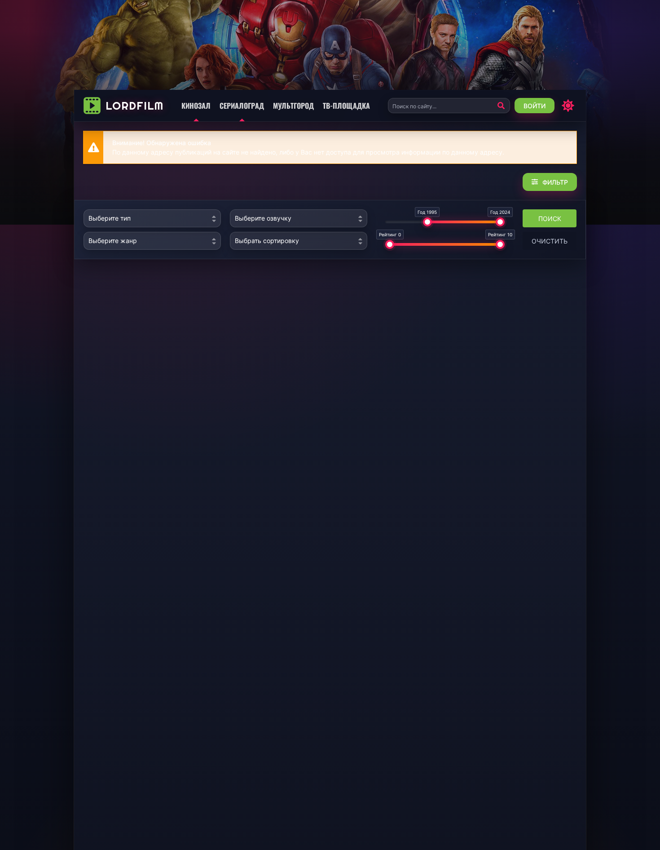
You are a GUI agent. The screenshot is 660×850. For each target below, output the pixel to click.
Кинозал (196, 105)
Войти (535, 106)
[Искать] (501, 105)
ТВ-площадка (346, 105)
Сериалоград (242, 105)
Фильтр (555, 182)
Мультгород (293, 105)
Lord (134, 105)
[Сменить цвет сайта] (568, 106)
